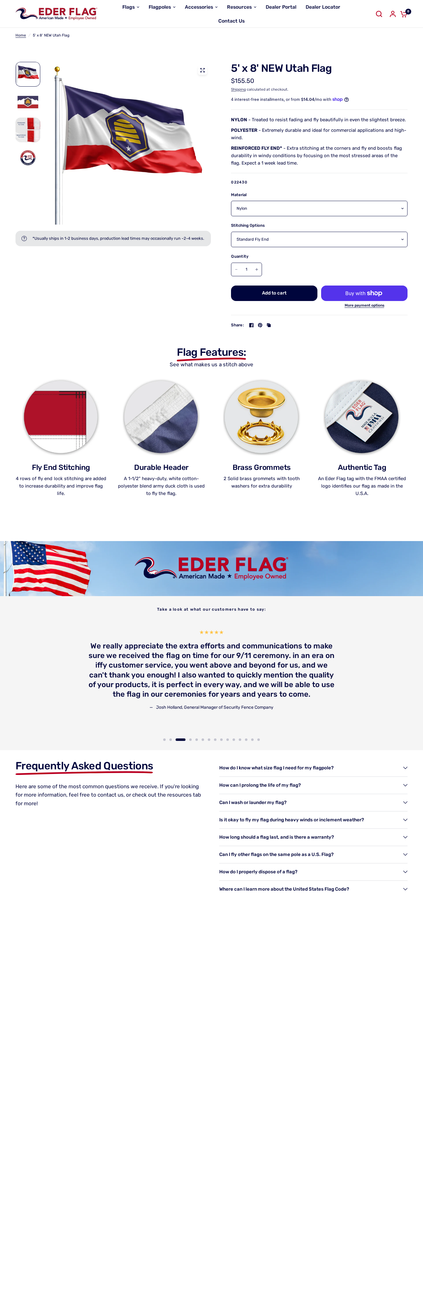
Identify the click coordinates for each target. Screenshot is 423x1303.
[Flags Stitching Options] (129, 143)
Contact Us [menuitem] (231, 21)
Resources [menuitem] (239, 7)
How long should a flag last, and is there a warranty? (276, 837)
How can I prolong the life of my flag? (260, 785)
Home (20, 35)
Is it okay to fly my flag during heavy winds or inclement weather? (291, 820)
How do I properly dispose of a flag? (258, 872)
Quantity (239, 256)
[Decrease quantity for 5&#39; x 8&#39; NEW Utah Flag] (236, 269)
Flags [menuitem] (128, 7)
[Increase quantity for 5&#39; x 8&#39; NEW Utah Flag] (257, 269)
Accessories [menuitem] (199, 7)
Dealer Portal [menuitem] (281, 7)
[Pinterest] (260, 325)
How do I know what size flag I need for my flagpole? (276, 768)
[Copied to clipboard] (269, 325)
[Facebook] (251, 325)
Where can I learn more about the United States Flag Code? (284, 889)
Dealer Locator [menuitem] (323, 7)
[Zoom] (202, 70)
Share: (237, 325)
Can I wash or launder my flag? (252, 802)
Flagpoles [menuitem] (160, 7)
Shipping (238, 89)
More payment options (364, 305)
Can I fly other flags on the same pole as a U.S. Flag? (276, 854)
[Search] (379, 14)
